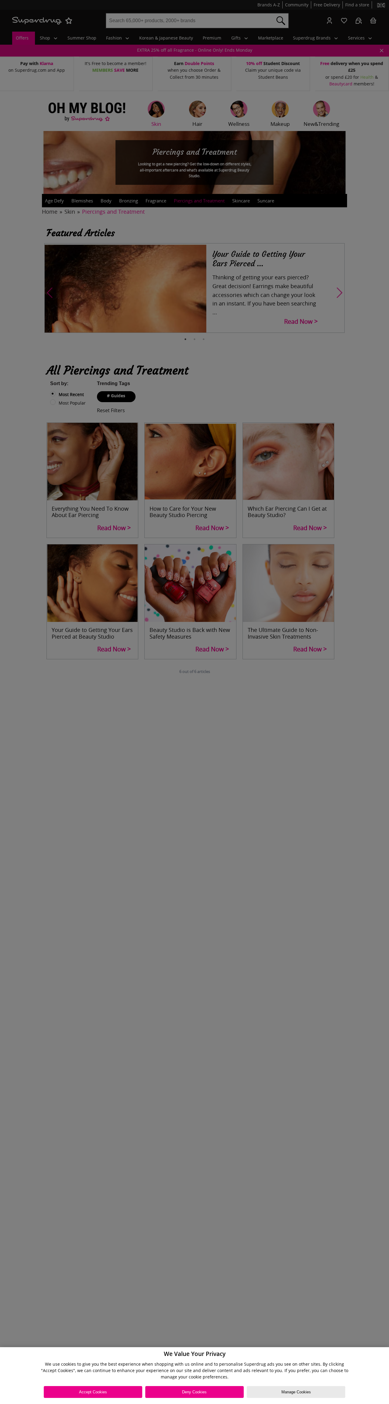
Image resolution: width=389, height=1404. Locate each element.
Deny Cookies (194, 1392)
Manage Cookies (296, 1392)
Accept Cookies (93, 1392)
